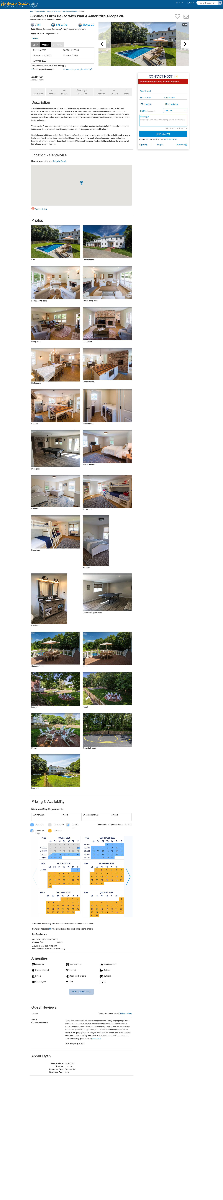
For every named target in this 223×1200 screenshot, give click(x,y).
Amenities (100, 93)
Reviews (114, 93)
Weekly (45, 44)
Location (52, 93)
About (126, 93)
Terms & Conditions (170, 139)
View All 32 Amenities (82, 992)
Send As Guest (163, 134)
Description (38, 93)
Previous (102, 44)
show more (96, 1038)
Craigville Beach (59, 161)
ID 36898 (81, 11)
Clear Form (180, 144)
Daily (35, 44)
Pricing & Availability (82, 92)
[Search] (220, 3)
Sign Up (143, 144)
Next (185, 44)
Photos (64, 93)
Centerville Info (40, 209)
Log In (160, 144)
